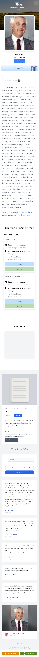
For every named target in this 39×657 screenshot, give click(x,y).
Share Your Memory (11, 440)
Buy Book (18, 415)
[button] (19, 618)
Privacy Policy (15, 648)
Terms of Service (23, 648)
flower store (25, 215)
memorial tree (27, 212)
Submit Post (19, 472)
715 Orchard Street (14, 257)
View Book (9, 415)
